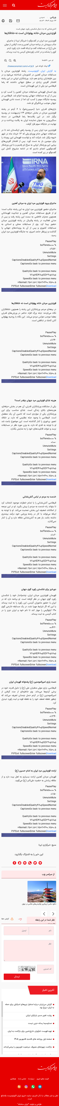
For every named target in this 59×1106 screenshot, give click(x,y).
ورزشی (53, 17)
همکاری (13, 1079)
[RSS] (19, 1086)
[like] (20, 919)
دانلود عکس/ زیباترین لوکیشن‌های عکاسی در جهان (39, 904)
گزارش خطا (5, 919)
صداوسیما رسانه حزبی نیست (40, 1023)
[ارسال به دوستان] (18, 20)
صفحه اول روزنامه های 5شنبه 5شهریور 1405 (33, 1039)
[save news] (10, 20)
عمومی (42, 17)
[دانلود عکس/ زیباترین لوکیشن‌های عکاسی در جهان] (41, 891)
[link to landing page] (47, 4)
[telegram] (42, 863)
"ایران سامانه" (23, 1104)
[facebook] (13, 863)
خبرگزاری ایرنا (45, 845)
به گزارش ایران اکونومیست (42, 71)
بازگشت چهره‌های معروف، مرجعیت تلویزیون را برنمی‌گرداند (28, 1047)
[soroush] (18, 863)
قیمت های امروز (43, 1079)
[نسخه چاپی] (3, 20)
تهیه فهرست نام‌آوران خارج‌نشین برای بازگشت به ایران (30, 1031)
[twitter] (34, 863)
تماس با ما (22, 1079)
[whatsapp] (29, 863)
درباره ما (31, 1079)
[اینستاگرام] (26, 1087)
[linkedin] (23, 863)
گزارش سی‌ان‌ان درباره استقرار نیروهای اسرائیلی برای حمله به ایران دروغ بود (29, 1006)
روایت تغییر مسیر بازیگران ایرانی (39, 1015)
